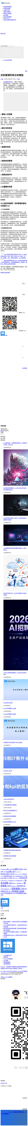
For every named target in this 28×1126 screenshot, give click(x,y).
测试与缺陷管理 (7, 16)
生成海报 (24, 368)
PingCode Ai (6, 18)
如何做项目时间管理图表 (9, 816)
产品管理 (13, 966)
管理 (7, 82)
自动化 (11, 968)
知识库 (6, 880)
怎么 (17, 878)
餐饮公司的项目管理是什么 (10, 810)
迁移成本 (20, 883)
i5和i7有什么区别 (7, 770)
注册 (4, 33)
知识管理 (5, 15)
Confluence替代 (6, 869)
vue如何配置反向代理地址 (10, 804)
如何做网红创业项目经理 (9, 856)
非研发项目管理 (7, 6)
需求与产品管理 (7, 13)
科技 (19, 79)
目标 (4, 82)
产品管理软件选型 (19, 876)
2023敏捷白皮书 (7, 955)
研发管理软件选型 (20, 880)
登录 (2, 33)
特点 (10, 82)
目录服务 (15, 968)
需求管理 (14, 886)
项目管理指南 (6, 963)
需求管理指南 (6, 962)
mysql (18, 871)
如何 (12, 878)
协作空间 (6, 968)
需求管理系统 (7, 889)
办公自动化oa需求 (8, 702)
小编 (2, 79)
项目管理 (18, 889)
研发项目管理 (6, 8)
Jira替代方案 (6, 10)
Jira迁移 (11, 871)
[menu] (1, 1)
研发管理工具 (12, 880)
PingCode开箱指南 (8, 958)
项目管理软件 (10, 893)
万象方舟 (20, 968)
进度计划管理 (6, 11)
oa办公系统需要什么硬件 (9, 714)
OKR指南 (5, 960)
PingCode (7, 874)
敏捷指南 (5, 957)
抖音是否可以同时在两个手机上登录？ (13, 742)
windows (17, 874)
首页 (7, 60)
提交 (2, 432)
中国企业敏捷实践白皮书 (9, 19)
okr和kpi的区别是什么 (8, 799)
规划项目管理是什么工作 (9, 821)
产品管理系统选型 (9, 876)
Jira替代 (18, 869)
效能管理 (23, 966)
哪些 (2, 272)
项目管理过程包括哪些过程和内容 (12, 850)
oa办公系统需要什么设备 (9, 708)
